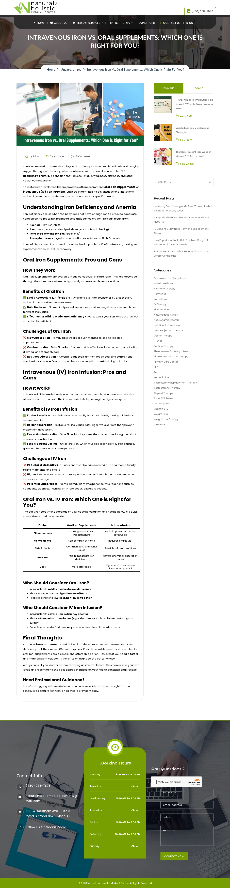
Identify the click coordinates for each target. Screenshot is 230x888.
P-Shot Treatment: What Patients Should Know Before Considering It (181, 253)
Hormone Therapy (164, 288)
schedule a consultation (39, 691)
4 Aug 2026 (186, 116)
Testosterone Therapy (167, 388)
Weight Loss (161, 414)
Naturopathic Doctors (166, 320)
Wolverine (160, 424)
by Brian (34, 156)
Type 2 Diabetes (163, 398)
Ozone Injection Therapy (168, 330)
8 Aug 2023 (186, 140)
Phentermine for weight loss (171, 351)
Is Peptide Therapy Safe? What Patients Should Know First (181, 220)
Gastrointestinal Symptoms (170, 278)
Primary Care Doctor (166, 361)
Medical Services (88, 23)
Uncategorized (162, 403)
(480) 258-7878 (202, 11)
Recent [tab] (198, 88)
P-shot (158, 341)
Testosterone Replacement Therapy (175, 382)
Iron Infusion (161, 299)
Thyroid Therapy (163, 393)
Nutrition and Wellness (167, 325)
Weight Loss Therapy (166, 419)
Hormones (160, 294)
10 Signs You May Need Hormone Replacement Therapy (181, 231)
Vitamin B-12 (161, 408)
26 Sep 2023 (187, 164)
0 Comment (83, 156)
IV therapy (160, 304)
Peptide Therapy (163, 346)
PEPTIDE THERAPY (120, 23)
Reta (156, 372)
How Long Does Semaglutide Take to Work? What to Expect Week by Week (194, 104)
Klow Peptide (161, 309)
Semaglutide (161, 377)
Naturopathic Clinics (166, 314)
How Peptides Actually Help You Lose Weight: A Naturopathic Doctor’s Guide (181, 242)
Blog (189, 23)
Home (40, 23)
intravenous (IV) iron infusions (44, 191)
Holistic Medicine (163, 283)
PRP (156, 367)
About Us (60, 23)
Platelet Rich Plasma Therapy (171, 356)
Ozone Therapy (163, 335)
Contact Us (171, 23)
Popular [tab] (168, 88)
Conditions (147, 23)
